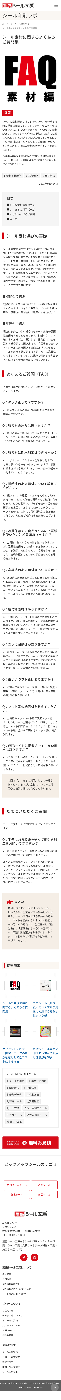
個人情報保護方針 (11, 1284)
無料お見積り (8, 1335)
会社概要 (6, 1274)
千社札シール (14, 1115)
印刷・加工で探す (11, 1366)
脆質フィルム (14, 1121)
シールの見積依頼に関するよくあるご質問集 (15, 1007)
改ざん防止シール (37, 1115)
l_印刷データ (14, 1094)
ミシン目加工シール (35, 1108)
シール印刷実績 (10, 1351)
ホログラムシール (17, 1185)
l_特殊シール (14, 1101)
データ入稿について (12, 1315)
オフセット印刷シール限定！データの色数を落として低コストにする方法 (15, 1055)
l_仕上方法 (13, 1108)
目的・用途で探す (11, 1356)
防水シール (17, 1194)
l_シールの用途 (15, 1081)
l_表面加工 (33, 1101)
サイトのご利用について (14, 1294)
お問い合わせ (8, 1330)
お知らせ (6, 1279)
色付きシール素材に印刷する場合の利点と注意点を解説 (45, 1053)
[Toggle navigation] (56, 5)
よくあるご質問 (10, 1320)
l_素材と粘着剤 (12, 175)
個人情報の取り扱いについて (16, 1289)
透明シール (44, 1185)
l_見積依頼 (32, 175)
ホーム (5, 24)
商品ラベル (44, 1194)
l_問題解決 (49, 175)
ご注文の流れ (8, 1310)
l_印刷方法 (33, 1094)
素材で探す (7, 1361)
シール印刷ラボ (22, 24)
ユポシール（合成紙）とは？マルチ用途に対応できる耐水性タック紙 (45, 1009)
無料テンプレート (11, 1325)
